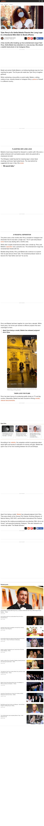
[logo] (3, 1)
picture (35, 79)
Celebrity (6, 4)
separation (9, 247)
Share (41, 38)
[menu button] (42, 1)
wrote (21, 163)
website (13, 442)
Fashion (11, 4)
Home (2, 4)
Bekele (19, 514)
